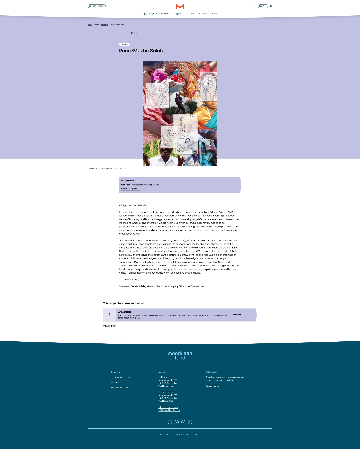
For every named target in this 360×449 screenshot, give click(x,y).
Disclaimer (163, 434)
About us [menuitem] (203, 13)
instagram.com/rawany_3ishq (145, 185)
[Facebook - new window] (170, 422)
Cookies (197, 434)
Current (190, 13)
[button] (255, 6)
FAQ (117, 382)
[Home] (180, 6)
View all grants (110, 326)
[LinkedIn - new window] (177, 422)
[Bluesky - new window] (183, 422)
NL (271, 6)
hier (125, 205)
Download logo (121, 387)
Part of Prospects (129, 189)
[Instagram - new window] (190, 422)
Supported (178, 13)
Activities (165, 13)
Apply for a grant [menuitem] (149, 13)
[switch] (97, 6)
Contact (214, 13)
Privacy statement (181, 434)
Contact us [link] (211, 386)
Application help (122, 377)
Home (90, 25)
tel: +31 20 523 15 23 (168, 407)
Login (261, 6)
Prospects (104, 25)
